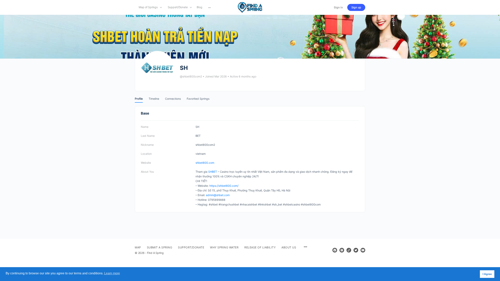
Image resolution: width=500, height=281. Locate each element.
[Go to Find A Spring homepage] (250, 7)
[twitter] (356, 250)
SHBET (212, 171)
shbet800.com (205, 162)
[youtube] (363, 250)
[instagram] (341, 250)
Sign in (338, 7)
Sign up (356, 7)
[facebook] (334, 250)
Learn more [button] (112, 273)
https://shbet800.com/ (223, 185)
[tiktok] (348, 250)
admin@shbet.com (218, 195)
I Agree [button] (487, 274)
